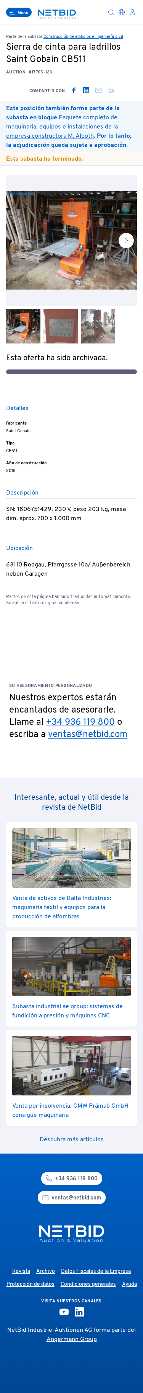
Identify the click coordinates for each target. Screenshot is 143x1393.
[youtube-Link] (64, 1312)
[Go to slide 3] (98, 326)
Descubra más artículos (72, 1140)
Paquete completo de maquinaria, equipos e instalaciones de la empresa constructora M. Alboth (62, 127)
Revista (21, 1271)
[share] (111, 90)
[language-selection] (121, 12)
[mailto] (98, 90)
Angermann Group (72, 1339)
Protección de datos (30, 1284)
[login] (132, 12)
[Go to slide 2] (60, 326)
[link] (74, 90)
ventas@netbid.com (87, 734)
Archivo (45, 1271)
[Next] (126, 240)
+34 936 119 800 (80, 722)
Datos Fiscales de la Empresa (96, 1271)
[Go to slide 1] (23, 326)
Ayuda (129, 1284)
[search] (111, 12)
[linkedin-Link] (79, 1312)
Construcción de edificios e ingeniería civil (83, 36)
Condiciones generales (88, 1284)
